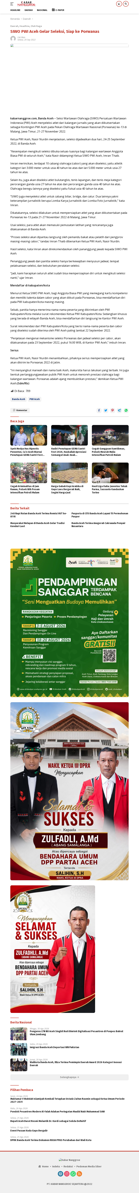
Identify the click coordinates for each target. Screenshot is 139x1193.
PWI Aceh (34, 399)
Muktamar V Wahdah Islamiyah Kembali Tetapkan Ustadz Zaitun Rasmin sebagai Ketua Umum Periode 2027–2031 (67, 1100)
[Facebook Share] (99, 410)
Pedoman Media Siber (89, 1166)
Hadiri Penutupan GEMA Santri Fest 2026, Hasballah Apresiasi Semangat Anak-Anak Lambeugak (68, 452)
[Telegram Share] (119, 410)
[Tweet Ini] (105, 410)
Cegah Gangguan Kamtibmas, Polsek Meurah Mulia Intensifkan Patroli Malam (108, 451)
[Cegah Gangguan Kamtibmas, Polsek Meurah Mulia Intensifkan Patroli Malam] (110, 435)
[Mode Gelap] (119, 4)
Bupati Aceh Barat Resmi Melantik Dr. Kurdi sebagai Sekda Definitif (48, 1121)
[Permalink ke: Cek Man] (13, 38)
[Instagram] (67, 1174)
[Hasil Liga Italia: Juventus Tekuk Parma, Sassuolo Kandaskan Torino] (110, 473)
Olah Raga (36, 26)
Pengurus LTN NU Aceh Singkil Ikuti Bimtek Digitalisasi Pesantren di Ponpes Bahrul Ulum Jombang (76, 1033)
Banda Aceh (18, 399)
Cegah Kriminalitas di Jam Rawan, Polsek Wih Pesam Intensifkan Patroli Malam (25, 489)
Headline (24, 26)
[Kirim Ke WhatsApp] (126, 410)
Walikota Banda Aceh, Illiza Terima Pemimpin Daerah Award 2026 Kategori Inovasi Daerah (76, 1064)
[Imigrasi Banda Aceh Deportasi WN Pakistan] (18, 1049)
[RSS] (79, 1174)
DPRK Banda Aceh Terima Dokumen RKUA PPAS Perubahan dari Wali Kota (50, 1140)
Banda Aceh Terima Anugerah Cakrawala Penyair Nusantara (98, 525)
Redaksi (68, 1166)
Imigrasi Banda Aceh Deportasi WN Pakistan (54, 1047)
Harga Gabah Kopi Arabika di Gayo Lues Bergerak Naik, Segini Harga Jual (67, 489)
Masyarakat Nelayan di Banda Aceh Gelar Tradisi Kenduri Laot (37, 525)
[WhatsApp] (73, 1174)
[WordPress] (60, 1174)
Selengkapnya (68, 1077)
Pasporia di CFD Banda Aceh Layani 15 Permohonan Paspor (100, 515)
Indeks (56, 1166)
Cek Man (21, 37)
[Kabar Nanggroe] (26, 4)
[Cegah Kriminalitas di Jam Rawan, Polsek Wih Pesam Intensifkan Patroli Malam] (28, 473)
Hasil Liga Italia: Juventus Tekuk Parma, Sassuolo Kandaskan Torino (109, 489)
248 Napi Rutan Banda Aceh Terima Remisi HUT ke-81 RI (38, 515)
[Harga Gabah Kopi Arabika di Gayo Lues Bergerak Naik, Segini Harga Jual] (69, 473)
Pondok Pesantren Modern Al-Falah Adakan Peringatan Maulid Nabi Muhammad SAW (57, 1111)
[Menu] (12, 4)
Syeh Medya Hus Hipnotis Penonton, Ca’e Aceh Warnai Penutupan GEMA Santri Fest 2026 (26, 452)
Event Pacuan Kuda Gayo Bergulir (29, 1130)
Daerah (14, 26)
